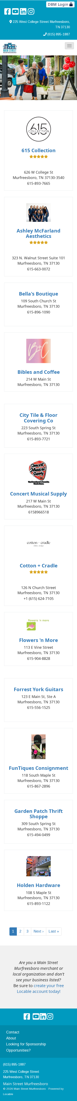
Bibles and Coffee (38, 371)
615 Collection (39, 150)
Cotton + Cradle (38, 565)
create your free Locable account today (40, 988)
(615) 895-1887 (58, 34)
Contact (12, 1032)
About (11, 1038)
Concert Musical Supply (38, 493)
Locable (8, 1094)
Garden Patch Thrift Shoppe (38, 814)
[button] (69, 45)
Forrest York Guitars (38, 689)
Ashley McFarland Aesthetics (38, 233)
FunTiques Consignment (38, 767)
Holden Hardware (38, 885)
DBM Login (58, 4)
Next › (39, 931)
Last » (54, 931)
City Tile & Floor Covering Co (38, 417)
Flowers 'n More (38, 640)
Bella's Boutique (38, 293)
